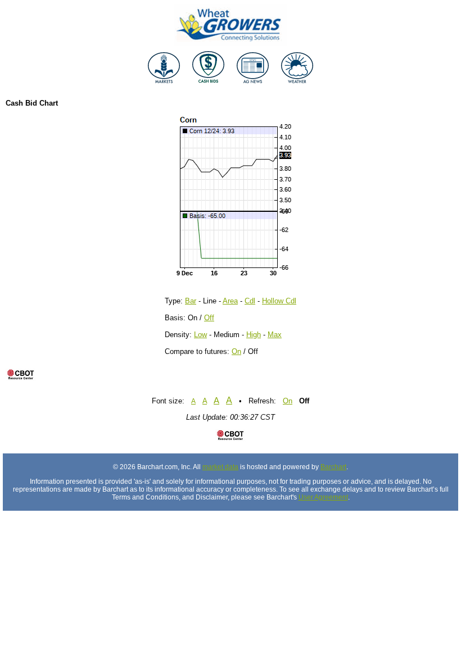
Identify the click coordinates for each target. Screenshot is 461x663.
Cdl (250, 301)
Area (230, 301)
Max (275, 334)
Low (200, 334)
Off (209, 318)
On (236, 351)
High (253, 334)
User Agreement (323, 497)
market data (220, 467)
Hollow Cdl (279, 301)
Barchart (333, 467)
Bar (190, 301)
